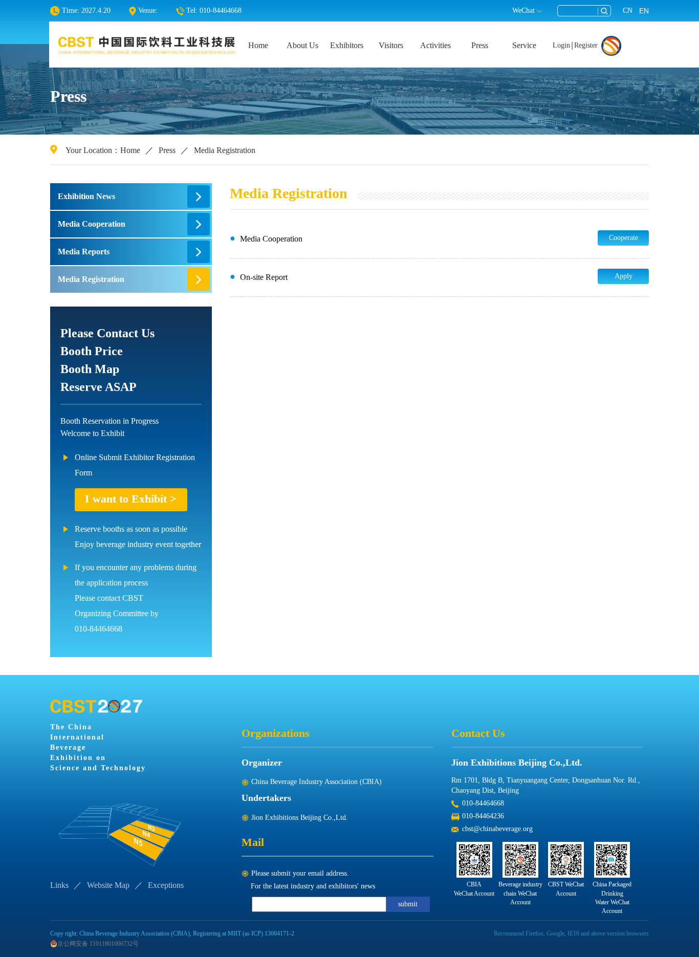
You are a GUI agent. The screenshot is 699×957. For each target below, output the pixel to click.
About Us (302, 45)
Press (479, 45)
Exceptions (166, 885)
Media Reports (84, 251)
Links (59, 885)
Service (524, 45)
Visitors (391, 45)
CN (627, 10)
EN (644, 11)
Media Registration (224, 150)
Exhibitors (346, 45)
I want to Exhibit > (131, 498)
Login (561, 45)
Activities (435, 45)
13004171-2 (279, 933)
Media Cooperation (91, 224)
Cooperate (623, 238)
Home (258, 45)
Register (586, 45)
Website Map (108, 885)
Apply (623, 276)
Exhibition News (86, 196)
